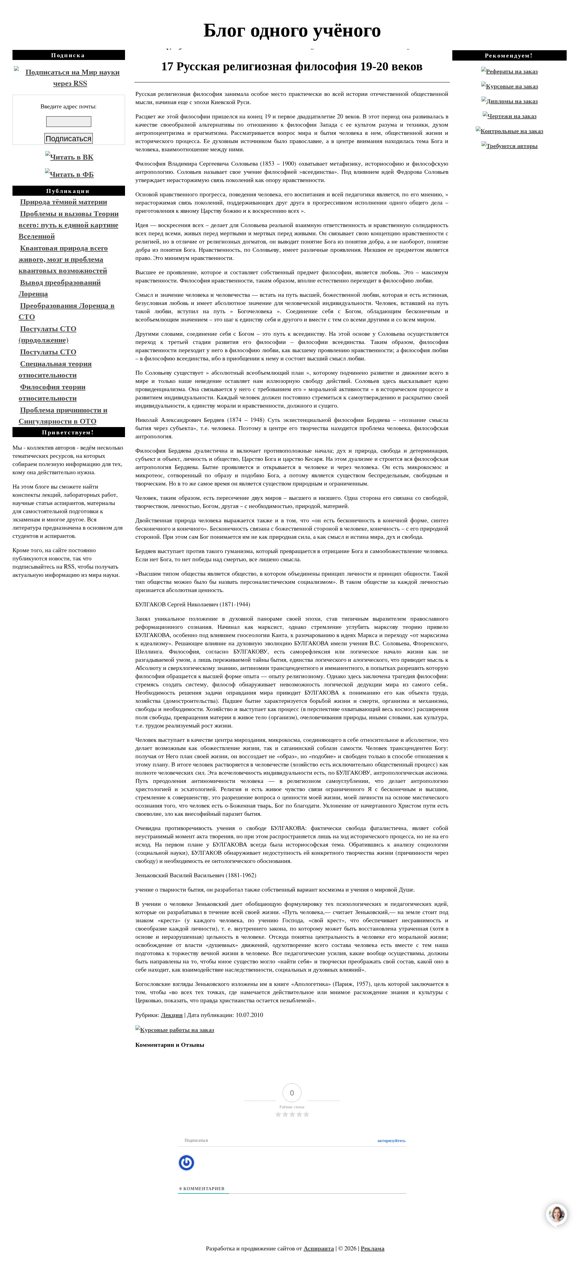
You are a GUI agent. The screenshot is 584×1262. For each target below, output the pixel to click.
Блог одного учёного (292, 29)
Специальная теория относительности (55, 369)
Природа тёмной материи (63, 201)
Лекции (172, 1014)
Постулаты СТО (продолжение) (47, 334)
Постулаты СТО (48, 351)
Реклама (372, 1248)
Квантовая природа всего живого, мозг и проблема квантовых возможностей (63, 259)
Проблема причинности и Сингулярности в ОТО (63, 415)
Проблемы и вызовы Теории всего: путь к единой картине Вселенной (69, 224)
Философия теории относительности (52, 392)
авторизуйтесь (390, 1140)
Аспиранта (319, 1248)
